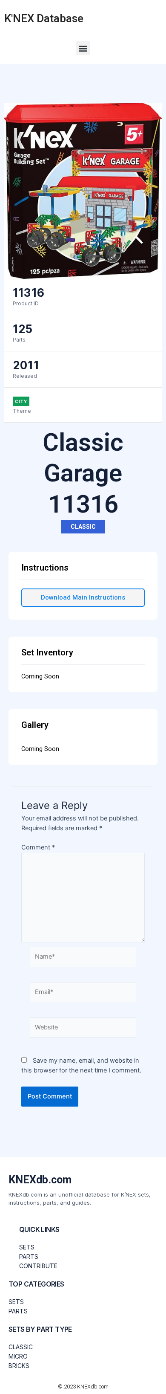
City (21, 401)
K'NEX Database (43, 18)
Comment (38, 847)
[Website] (83, 1029)
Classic (83, 526)
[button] (83, 48)
